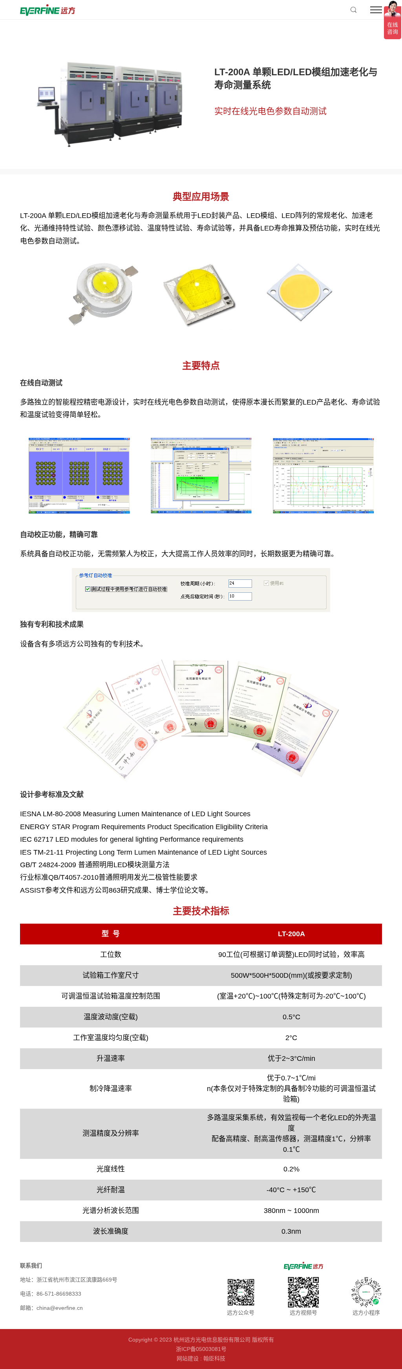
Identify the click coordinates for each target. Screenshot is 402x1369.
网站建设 (188, 1358)
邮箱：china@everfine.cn (51, 1308)
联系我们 (31, 1265)
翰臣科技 (214, 1358)
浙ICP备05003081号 (201, 1349)
